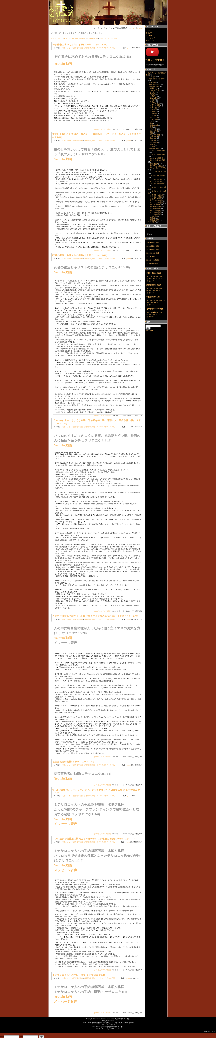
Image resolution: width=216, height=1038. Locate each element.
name (2, 1037)
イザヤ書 (153, 129)
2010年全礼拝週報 (152, 260)
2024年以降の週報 (152, 243)
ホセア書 (153, 139)
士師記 (152, 100)
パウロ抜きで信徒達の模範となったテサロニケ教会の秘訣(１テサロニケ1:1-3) (94, 838)
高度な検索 (150, 330)
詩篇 (151, 123)
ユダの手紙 (154, 216)
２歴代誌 (153, 113)
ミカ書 (152, 146)
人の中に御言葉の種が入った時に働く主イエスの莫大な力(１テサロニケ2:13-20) (95, 616)
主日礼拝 (152, 77)
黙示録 (152, 218)
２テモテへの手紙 (156, 197)
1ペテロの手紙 (155, 207)
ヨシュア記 (154, 98)
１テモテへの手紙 (156, 195)
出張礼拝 (152, 82)
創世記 (152, 88)
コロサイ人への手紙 (157, 183)
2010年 (151, 281)
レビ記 (152, 92)
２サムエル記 (155, 106)
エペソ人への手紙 (156, 179)
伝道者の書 (154, 125)
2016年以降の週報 (152, 250)
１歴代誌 (153, 112)
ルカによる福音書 (156, 158)
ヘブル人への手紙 (156, 203)
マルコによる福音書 (157, 154)
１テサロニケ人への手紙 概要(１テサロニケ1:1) (78, 975)
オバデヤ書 (154, 142)
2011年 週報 (150, 257)
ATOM (139, 28)
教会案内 (149, 33)
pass (21, 1037)
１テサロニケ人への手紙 (108, 38)
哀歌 (151, 133)
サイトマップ (151, 41)
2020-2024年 (151, 276)
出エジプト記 (155, 90)
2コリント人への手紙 (158, 172)
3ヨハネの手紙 (155, 214)
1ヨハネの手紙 (155, 210)
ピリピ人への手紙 (156, 181)
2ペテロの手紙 (155, 208)
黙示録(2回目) (155, 220)
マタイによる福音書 (157, 150)
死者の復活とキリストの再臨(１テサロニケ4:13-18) (79, 255)
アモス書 (153, 141)
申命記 (152, 96)
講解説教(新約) (92, 38)
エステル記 (154, 119)
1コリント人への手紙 (158, 168)
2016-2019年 (160, 300)
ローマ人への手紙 (156, 166)
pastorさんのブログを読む (102, 129)
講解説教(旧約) (154, 86)
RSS (129, 28)
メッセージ (150, 35)
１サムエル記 (155, 104)
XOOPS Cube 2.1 (114, 1029)
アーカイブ (151, 38)
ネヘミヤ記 (154, 117)
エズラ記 (153, 115)
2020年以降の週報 (152, 246)
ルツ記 (152, 102)
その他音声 (152, 222)
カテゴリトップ (56, 38)
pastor (129, 48)
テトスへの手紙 (156, 199)
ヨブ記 (152, 121)
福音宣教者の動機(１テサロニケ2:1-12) (73, 761)
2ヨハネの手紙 (155, 212)
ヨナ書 (152, 144)
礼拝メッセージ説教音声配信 (74, 38)
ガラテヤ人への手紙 (157, 175)
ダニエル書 (154, 137)
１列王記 (153, 108)
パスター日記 (154, 84)
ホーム (148, 30)
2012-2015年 (153, 279)
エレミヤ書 (154, 131)
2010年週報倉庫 (152, 264)
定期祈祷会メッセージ (157, 79)
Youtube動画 (63, 64)
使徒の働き (154, 164)
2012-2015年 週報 (152, 253)
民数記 (152, 94)
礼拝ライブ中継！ (155, 60)
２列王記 (153, 110)
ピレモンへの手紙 (156, 201)
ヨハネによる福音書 (157, 160)
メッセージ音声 (65, 824)
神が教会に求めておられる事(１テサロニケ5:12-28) (79, 44)
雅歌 (151, 127)
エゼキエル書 (155, 135)
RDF (134, 28)
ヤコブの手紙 (155, 205)
